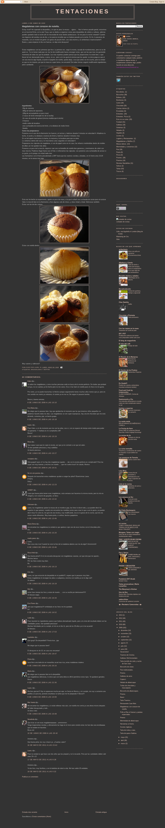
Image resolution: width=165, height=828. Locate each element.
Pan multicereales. (126, 670)
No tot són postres (34, 473)
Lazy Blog (122, 471)
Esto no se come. (122, 119)
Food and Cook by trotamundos (126, 391)
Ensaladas (120, 111)
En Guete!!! (123, 383)
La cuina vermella (125, 449)
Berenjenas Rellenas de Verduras (132, 361)
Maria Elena (32, 524)
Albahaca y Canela (126, 263)
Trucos (118, 171)
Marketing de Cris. (122, 236)
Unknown (31, 504)
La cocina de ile (125, 435)
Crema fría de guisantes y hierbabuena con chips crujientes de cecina (134, 476)
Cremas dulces (121, 108)
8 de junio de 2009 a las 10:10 (42, 402)
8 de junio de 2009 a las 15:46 (42, 547)
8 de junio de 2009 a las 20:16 (42, 666)
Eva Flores (31, 603)
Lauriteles (31, 637)
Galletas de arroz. (126, 676)
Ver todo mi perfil (130, 44)
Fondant (119, 122)
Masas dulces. (121, 144)
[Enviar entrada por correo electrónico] (61, 367)
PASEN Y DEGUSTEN (127, 566)
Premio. (123, 673)
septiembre (125, 640)
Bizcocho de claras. (127, 667)
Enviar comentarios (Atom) (41, 816)
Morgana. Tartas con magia (129, 532)
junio (123, 649)
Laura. (30, 425)
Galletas (119, 125)
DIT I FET (122, 334)
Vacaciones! (124, 652)
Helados (119, 130)
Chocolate (119, 105)
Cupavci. (123, 679)
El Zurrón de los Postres (128, 370)
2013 (121, 615)
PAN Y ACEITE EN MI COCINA (130, 539)
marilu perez (32, 538)
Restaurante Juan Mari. (128, 703)
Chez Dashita (124, 302)
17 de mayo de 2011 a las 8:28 (42, 760)
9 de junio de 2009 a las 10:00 (42, 697)
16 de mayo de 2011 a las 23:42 (42, 745)
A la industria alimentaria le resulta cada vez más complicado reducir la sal (130, 403)
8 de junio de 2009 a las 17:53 (42, 632)
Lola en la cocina (125, 484)
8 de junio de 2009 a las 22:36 (42, 682)
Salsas (118, 166)
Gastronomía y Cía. (126, 399)
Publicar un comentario (30, 777)
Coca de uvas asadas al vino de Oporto (134, 501)
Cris (29, 572)
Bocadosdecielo (125, 289)
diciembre (124, 630)
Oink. (118, 239)
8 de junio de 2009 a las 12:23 (42, 484)
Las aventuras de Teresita (128, 458)
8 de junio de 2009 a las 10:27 (42, 453)
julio (122, 646)
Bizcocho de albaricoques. (129, 691)
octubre (123, 637)
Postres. (119, 158)
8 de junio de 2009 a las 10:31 (42, 468)
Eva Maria (31, 408)
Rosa (29, 442)
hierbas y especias (126, 408)
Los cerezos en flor (126, 497)
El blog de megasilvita (127, 341)
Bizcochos (120, 95)
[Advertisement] (40, 794)
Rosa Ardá (31, 553)
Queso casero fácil (134, 459)
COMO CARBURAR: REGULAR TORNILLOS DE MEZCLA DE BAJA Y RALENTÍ (129, 527)
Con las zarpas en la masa (129, 328)
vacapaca (31, 459)
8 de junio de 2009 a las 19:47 (42, 654)
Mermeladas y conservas (125, 147)
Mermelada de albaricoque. (129, 721)
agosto (123, 643)
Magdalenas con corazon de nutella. (40, 26)
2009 (121, 627)
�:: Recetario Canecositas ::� (130, 604)
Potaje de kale (133, 346)
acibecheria (123, 249)
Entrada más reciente (29, 812)
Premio (122, 717)
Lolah (29, 618)
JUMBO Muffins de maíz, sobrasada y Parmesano (134, 556)
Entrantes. (120, 114)
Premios (119, 160)
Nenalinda (31, 719)
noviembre (125, 633)
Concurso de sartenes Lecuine (129, 601)
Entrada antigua (101, 812)
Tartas (118, 169)
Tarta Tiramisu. (125, 700)
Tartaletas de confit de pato (127, 330)
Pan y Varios (123, 553)
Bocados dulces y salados (128, 276)
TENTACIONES (82, 11)
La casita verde (124, 421)
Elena (30, 659)
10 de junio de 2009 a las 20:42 (43, 733)
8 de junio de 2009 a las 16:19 (42, 584)
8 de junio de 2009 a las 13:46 (42, 518)
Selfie (130, 304)
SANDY (30, 490)
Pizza (118, 155)
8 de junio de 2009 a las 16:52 (42, 612)
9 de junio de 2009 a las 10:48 (42, 714)
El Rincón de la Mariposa (128, 357)
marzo (123, 743)
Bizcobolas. (120, 92)
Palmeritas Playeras (134, 372)
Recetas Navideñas (123, 163)
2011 (121, 621)
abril (122, 740)
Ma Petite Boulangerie (127, 510)
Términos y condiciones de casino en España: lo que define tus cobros (130, 452)
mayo (123, 737)
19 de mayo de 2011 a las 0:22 (42, 771)
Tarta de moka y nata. (128, 730)
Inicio (66, 812)
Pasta (118, 152)
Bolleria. (119, 97)
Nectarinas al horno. (127, 724)
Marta (30, 671)
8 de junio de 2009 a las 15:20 (42, 533)
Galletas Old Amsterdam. (129, 658)
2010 (121, 624)
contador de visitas (123, 222)
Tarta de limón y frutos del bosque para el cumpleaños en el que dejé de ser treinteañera (134, 268)
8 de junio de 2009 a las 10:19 (42, 436)
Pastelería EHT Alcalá (127, 579)
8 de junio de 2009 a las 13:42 (42, 499)
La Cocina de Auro (126, 428)
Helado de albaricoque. (128, 682)
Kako (29, 381)
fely (29, 589)
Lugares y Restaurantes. (124, 138)
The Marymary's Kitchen (128, 589)
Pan (117, 149)
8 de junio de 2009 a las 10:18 (42, 419)
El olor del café (124, 344)
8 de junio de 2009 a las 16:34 (42, 598)
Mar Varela (31, 702)
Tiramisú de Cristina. (127, 655)
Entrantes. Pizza (122, 116)
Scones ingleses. (126, 727)
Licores (118, 136)
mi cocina (122, 523)
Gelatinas (119, 127)
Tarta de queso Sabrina (128, 733)
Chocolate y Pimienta (127, 315)
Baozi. (122, 697)
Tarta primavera (133, 317)
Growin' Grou (123, 581)
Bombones (120, 100)
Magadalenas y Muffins (40, 369)
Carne (118, 103)
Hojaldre (119, 133)
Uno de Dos (123, 592)
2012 (121, 618)
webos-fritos (123, 599)
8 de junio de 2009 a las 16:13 (42, 567)
